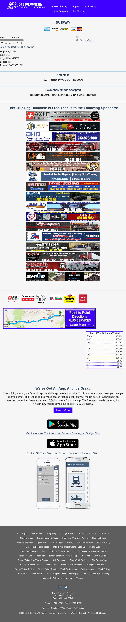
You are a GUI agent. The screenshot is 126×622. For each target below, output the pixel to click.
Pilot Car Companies (59, 551)
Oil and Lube (94, 547)
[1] (6, 40)
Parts (44, 551)
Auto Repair (22, 533)
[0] (2, 40)
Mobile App (90, 6)
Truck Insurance (87, 569)
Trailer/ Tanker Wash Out (71, 565)
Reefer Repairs (25, 556)
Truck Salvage (104, 569)
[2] (10, 40)
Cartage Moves (67, 533)
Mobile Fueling (103, 542)
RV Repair (85, 556)
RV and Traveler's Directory (72, 608)
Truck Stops (22, 574)
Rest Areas (40, 556)
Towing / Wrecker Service (31, 565)
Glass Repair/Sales (24, 542)
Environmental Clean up (47, 538)
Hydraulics (41, 542)
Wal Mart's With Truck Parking (96, 574)
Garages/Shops (99, 538)
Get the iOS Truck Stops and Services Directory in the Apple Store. (63, 453)
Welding (79, 578)
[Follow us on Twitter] (66, 588)
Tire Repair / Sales (100, 560)
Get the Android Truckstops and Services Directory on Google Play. (63, 433)
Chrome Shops (26, 538)
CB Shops (104, 533)
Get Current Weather (85, 40)
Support (76, 6)
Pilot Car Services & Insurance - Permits (90, 551)
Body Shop (51, 533)
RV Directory (79, 11)
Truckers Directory (59, 6)
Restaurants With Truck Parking (63, 556)
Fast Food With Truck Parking (75, 538)
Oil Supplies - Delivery (28, 551)
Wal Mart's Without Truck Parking (57, 578)
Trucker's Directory (50, 608)
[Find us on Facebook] (60, 588)
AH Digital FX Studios (97, 613)
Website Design (78, 613)
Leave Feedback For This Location (17, 47)
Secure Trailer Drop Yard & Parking (33, 560)
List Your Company (59, 11)
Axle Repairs (37, 533)
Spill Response (59, 560)
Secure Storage (101, 556)
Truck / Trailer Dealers (24, 569)
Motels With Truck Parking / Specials (69, 547)
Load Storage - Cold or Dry (61, 542)
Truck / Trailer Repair (47, 569)
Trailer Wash (51, 565)
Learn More (63, 410)
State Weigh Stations (79, 560)
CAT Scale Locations (87, 533)
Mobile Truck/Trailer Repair (37, 547)
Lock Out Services (85, 542)
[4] (18, 40)
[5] (22, 40)
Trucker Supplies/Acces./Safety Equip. (62, 574)
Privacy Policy (63, 613)
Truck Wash (37, 574)
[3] (14, 40)
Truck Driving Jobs (68, 569)
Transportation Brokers (96, 565)
